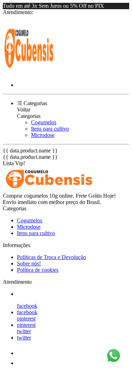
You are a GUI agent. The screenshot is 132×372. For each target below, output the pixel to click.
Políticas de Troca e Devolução (51, 257)
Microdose (43, 135)
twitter (24, 331)
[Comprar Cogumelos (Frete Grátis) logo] (29, 73)
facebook (27, 306)
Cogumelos (43, 122)
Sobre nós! (29, 263)
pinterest (26, 319)
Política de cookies (37, 270)
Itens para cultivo (50, 129)
